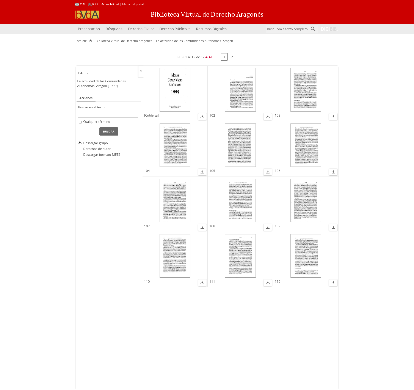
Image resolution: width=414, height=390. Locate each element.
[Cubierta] (151, 115)
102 (212, 115)
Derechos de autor (97, 149)
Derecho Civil (139, 28)
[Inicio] (90, 40)
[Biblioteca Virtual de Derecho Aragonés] (87, 15)
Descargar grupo (95, 143)
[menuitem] (89, 29)
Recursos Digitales (211, 28)
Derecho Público (173, 28)
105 (212, 170)
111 (212, 281)
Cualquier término (96, 121)
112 (278, 281)
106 (278, 170)
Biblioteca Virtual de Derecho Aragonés (124, 41)
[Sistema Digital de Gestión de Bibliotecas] (328, 29)
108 (212, 226)
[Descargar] (202, 117)
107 (147, 226)
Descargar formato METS (101, 154)
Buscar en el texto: (91, 107)
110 (147, 281)
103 (278, 115)
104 (147, 170)
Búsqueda (114, 28)
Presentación (89, 28)
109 (278, 226)
